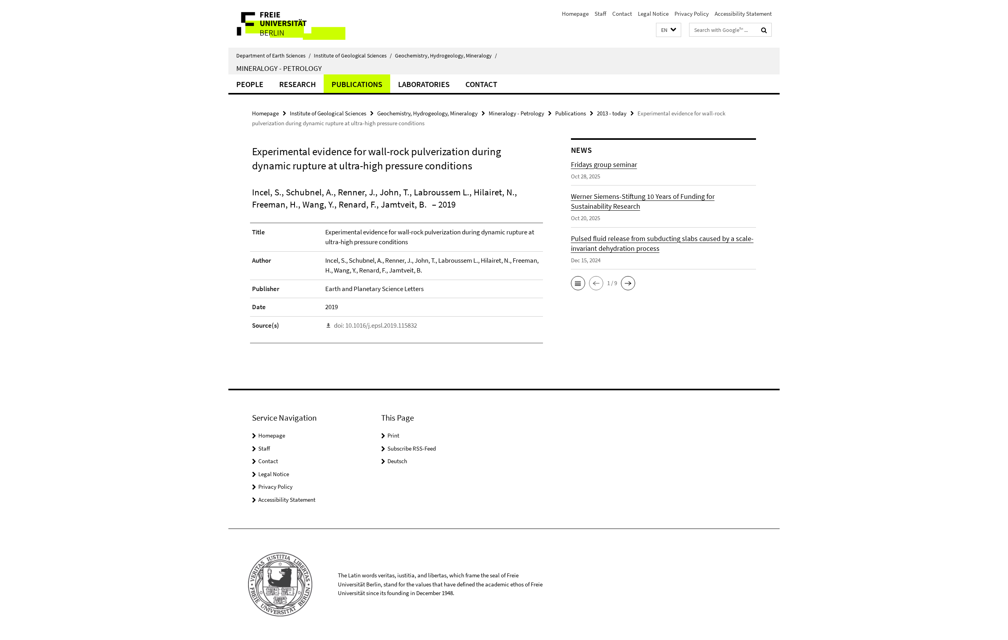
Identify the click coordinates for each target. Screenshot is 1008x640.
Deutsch (397, 461)
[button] (668, 30)
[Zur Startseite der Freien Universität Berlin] (294, 24)
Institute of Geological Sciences (353, 55)
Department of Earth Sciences (273, 55)
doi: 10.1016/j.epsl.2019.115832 (375, 325)
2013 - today (611, 113)
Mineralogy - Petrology (279, 68)
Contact (622, 13)
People (249, 84)
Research (297, 84)
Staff (600, 13)
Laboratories (424, 84)
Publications (357, 84)
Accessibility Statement (743, 13)
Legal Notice (653, 13)
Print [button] (393, 435)
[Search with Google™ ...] (764, 30)
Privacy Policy (691, 13)
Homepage (575, 13)
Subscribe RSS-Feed (411, 448)
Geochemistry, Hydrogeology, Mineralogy (446, 55)
